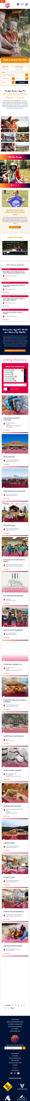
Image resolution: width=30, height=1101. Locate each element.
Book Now (2, 1)
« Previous (8, 1005)
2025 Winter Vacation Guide (15, 1022)
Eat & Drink (6, 149)
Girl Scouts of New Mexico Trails (14, 561)
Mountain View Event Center (11, 316)
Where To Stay (22, 139)
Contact (15, 1065)
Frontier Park (9, 525)
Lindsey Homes (9, 843)
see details (6, 279)
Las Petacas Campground (13, 736)
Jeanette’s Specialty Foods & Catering (14, 701)
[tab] (11, 185)
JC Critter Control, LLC (12, 664)
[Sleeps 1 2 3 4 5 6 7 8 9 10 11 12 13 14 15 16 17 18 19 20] (8, 82)
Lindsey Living (9, 877)
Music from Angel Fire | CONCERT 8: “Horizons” (14, 285)
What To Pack (15, 181)
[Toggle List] (25, 375)
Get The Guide (15, 227)
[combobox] (12, 375)
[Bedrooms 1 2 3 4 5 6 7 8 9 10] (8, 78)
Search (22, 82)
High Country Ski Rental (13, 630)
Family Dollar (9, 457)
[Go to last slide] (2, 171)
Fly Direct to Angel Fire (15, 1024)
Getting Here (7, 139)
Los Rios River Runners (12, 946)
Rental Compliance (15, 1058)
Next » (12, 1008)
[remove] (13, 370)
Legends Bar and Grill (12, 806)
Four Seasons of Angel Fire (14, 491)
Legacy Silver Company (12, 770)
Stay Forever (15, 1053)
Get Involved (15, 1060)
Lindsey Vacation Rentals (13, 912)
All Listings (15, 1028)
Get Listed (15, 1056)
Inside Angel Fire (15, 1031)
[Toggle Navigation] (26, 4)
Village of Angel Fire (15, 1063)
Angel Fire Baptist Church (10, 289)
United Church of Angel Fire (11, 276)
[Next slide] (28, 171)
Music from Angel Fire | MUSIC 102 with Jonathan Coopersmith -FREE (14, 272)
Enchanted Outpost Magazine (11, 419)
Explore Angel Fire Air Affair (15, 350)
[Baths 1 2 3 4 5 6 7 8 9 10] (21, 78)
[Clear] (22, 370)
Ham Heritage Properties (13, 596)
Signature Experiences (10, 128)
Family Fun (20, 149)
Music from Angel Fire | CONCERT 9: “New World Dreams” (14, 299)
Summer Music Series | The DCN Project (12, 312)
